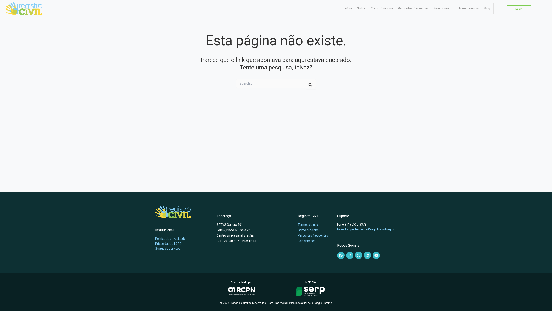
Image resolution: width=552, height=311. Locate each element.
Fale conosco (443, 8)
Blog (487, 8)
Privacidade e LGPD (168, 243)
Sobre (361, 8)
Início (348, 8)
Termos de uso (308, 224)
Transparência (469, 8)
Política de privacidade (170, 238)
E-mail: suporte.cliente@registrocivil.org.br (365, 229)
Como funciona (382, 8)
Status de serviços (167, 248)
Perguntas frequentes (413, 8)
